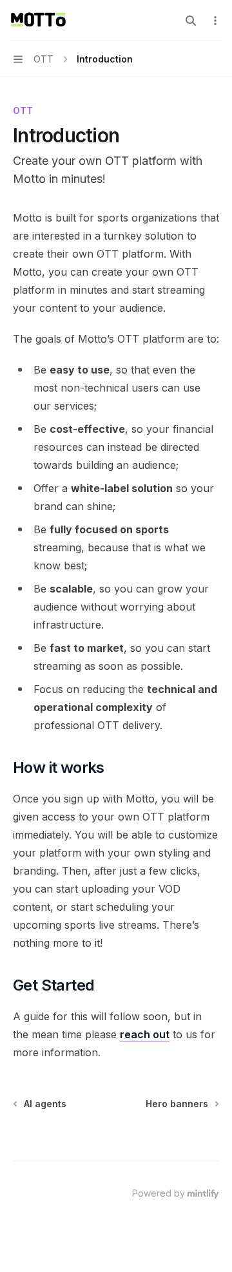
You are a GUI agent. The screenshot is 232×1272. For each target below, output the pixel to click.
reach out (144, 1034)
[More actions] (215, 21)
